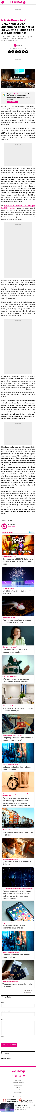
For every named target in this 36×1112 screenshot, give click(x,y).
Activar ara (12, 101)
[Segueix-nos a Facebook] (12, 1076)
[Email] (26, 51)
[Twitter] (12, 51)
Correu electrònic (6, 1011)
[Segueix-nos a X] (16, 1076)
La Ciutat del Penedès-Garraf (13, 20)
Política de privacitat (18, 1082)
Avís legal (18, 1080)
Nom (2, 1002)
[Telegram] (23, 51)
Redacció (20, 45)
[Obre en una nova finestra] (10, 1100)
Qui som (18, 1087)
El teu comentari (6, 1020)
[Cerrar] (34, 1105)
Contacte (18, 1090)
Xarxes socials (18, 1092)
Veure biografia (11, 526)
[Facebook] (9, 51)
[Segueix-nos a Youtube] (24, 1076)
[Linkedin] (16, 51)
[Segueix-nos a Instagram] (20, 1076)
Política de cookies (18, 1085)
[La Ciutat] (18, 2)
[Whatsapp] (19, 51)
